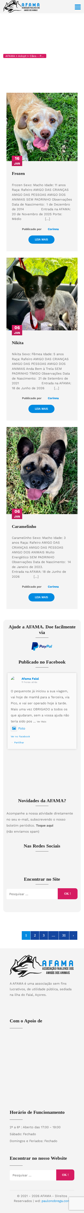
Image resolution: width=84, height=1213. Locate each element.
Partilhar (19, 742)
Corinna (53, 229)
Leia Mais (41, 239)
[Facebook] (38, 1002)
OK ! (67, 893)
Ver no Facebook (20, 736)
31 (64, 935)
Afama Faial (30, 678)
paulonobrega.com (56, 1201)
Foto (21, 728)
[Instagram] (46, 1002)
